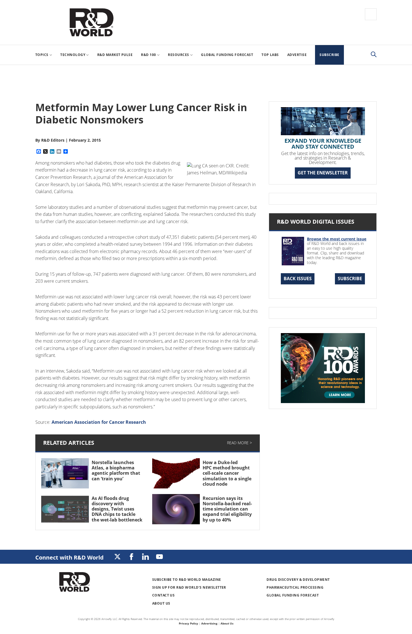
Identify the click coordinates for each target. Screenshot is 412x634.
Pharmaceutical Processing (295, 587)
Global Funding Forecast (293, 595)
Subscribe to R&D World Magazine (186, 579)
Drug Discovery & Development (298, 579)
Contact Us (163, 595)
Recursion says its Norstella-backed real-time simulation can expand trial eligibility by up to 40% (227, 509)
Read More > (239, 442)
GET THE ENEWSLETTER (323, 173)
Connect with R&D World (69, 557)
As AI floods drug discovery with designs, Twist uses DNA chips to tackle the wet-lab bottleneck (117, 509)
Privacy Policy (188, 623)
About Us (161, 603)
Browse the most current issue (336, 239)
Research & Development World (91, 22)
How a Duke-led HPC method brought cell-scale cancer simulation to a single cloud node (227, 473)
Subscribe (350, 278)
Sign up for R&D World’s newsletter (189, 587)
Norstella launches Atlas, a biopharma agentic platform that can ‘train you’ (116, 470)
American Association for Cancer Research (99, 422)
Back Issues (298, 278)
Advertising (209, 623)
